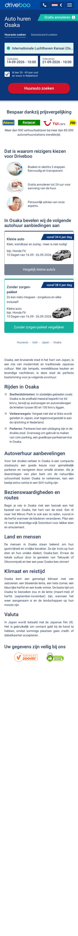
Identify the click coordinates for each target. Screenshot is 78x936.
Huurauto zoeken (39, 88)
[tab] (15, 33)
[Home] (17, 5)
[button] (44, 5)
